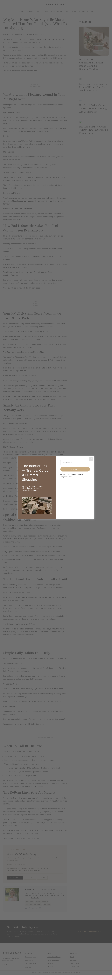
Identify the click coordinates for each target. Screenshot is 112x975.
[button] (37, 506)
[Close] (91, 459)
